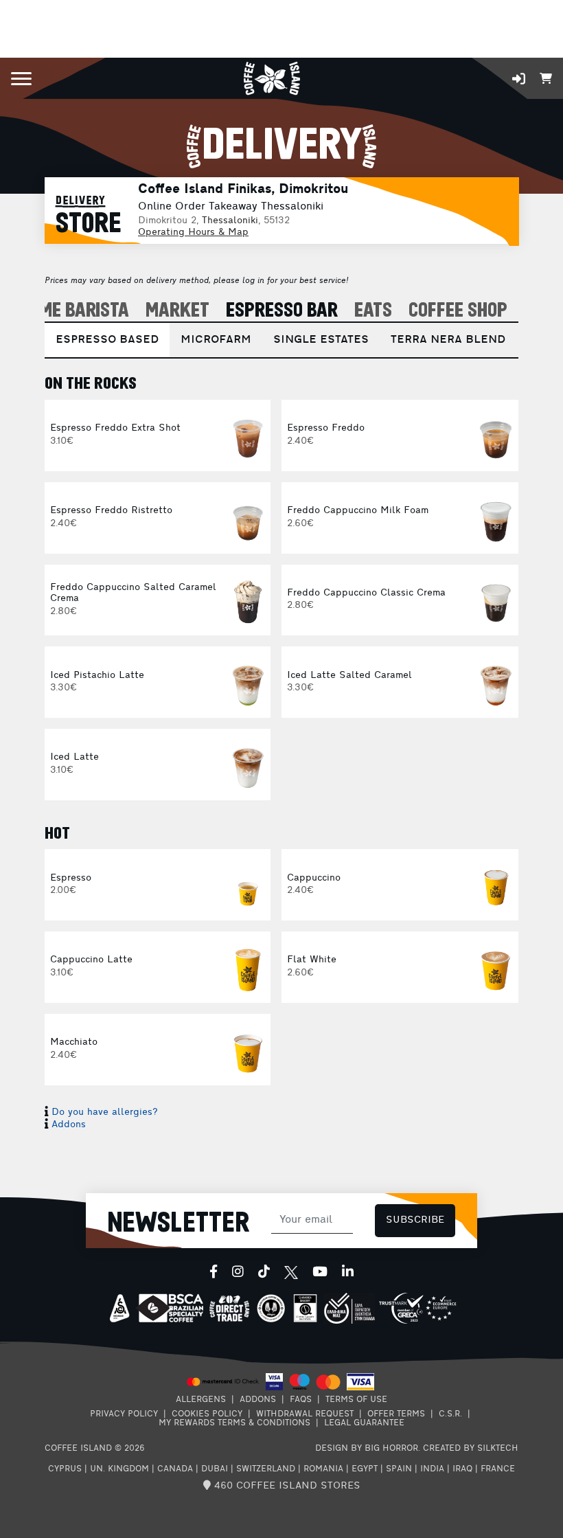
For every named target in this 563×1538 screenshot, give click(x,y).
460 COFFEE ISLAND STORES (285, 1486)
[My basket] (546, 77)
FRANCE (498, 1469)
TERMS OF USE (356, 1400)
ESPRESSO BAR (282, 311)
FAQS (301, 1400)
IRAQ (462, 1469)
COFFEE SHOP (458, 311)
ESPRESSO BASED (107, 340)
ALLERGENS (201, 1400)
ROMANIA (323, 1469)
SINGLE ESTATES (321, 340)
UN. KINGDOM (119, 1469)
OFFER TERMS (396, 1414)
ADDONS (258, 1400)
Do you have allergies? (104, 1112)
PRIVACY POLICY (124, 1414)
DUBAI (214, 1469)
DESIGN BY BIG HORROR (366, 1449)
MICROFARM (216, 340)
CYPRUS (65, 1469)
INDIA (432, 1469)
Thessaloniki (230, 221)
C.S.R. (450, 1414)
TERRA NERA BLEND (448, 340)
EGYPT (365, 1469)
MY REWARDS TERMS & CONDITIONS (234, 1423)
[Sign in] (518, 78)
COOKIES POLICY (207, 1414)
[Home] (271, 77)
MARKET (177, 311)
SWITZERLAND (265, 1469)
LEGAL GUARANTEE (364, 1423)
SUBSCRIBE (415, 1220)
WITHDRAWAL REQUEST (305, 1414)
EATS (373, 311)
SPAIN (399, 1469)
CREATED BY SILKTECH (470, 1449)
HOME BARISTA (74, 311)
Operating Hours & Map (193, 232)
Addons (68, 1125)
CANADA (175, 1469)
